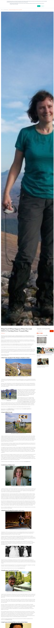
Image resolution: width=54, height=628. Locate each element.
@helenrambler (11, 408)
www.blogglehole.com (27, 461)
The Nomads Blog (5, 9)
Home (2, 9)
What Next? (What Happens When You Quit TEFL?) (15, 9)
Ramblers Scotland (26, 401)
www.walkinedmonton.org (8, 619)
